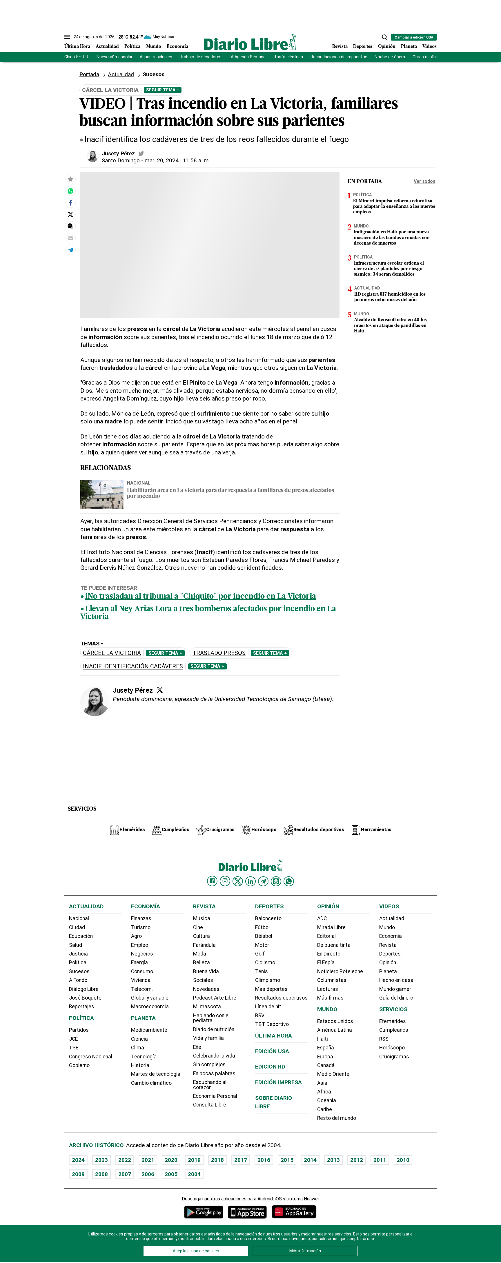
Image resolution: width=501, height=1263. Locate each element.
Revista (340, 46)
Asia (322, 1083)
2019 (194, 1160)
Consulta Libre (209, 1105)
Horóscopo (392, 1048)
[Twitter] (160, 690)
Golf (260, 954)
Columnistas (331, 980)
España (325, 1048)
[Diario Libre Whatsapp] (289, 881)
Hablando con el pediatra (211, 1018)
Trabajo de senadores (201, 56)
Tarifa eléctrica (288, 56)
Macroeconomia (150, 1006)
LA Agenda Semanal (247, 56)
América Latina (334, 1030)
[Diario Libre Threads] (276, 881)
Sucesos (153, 74)
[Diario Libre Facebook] (212, 881)
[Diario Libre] (250, 41)
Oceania (326, 1100)
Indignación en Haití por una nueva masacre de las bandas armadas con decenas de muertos (392, 237)
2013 (333, 1160)
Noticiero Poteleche (340, 971)
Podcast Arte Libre (214, 998)
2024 (78, 1160)
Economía (177, 46)
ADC (322, 918)
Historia (140, 1065)
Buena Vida (206, 971)
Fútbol (262, 927)
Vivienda (140, 980)
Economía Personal (215, 1096)
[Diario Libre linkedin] (250, 881)
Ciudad (77, 927)
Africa (324, 1092)
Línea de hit (268, 1006)
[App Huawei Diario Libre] (294, 1211)
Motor (262, 945)
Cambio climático (151, 1083)
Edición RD (270, 1066)
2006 (147, 1174)
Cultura (201, 936)
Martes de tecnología (155, 1074)
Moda (199, 954)
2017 (240, 1160)
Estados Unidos (335, 1021)
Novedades (206, 989)
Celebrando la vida (214, 1056)
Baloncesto (268, 918)
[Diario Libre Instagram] (225, 881)
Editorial (326, 936)
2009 (78, 1174)
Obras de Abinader (430, 56)
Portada (89, 74)
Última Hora (77, 46)
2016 (263, 1160)
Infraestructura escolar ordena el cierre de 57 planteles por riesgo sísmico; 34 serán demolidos (389, 268)
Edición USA (272, 1051)
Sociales (203, 980)
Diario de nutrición (213, 1029)
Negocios (142, 954)
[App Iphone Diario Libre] (247, 1211)
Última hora (273, 1035)
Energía (139, 962)
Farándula (204, 945)
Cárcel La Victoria (112, 653)
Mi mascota (207, 1006)
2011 (379, 1160)
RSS (384, 1039)
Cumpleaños (393, 1030)
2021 (147, 1160)
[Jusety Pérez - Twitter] (141, 153)
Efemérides (392, 1021)
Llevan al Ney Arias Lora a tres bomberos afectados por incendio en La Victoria (208, 613)
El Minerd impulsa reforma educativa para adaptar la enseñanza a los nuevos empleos (394, 206)
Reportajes (81, 1006)
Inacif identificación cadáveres (133, 666)
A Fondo (78, 980)
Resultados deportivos (281, 998)
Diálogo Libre (84, 989)
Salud (75, 945)
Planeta (409, 46)
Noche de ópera (390, 56)
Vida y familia (208, 1038)
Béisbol (263, 936)
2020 (171, 1160)
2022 (124, 1160)
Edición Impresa (278, 1082)
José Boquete (85, 998)
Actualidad (107, 46)
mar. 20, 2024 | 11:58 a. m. (177, 160)
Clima (137, 1048)
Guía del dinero (396, 998)
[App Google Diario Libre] (204, 1211)
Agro (136, 936)
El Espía (326, 962)
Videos (429, 46)
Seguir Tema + (162, 89)
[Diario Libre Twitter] (238, 881)
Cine (198, 927)
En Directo (328, 954)
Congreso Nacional (90, 1057)
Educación (81, 936)
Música (201, 918)
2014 (310, 1160)
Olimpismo (267, 980)
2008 (101, 1174)
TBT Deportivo (272, 1024)
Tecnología (144, 1057)
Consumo (142, 971)
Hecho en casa (396, 980)
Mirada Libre (331, 927)
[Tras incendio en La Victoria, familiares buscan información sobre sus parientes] (70, 191)
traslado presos (219, 653)
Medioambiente (149, 1030)
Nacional (138, 483)
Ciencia (139, 1039)
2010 (403, 1160)
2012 (356, 1160)
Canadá (326, 1065)
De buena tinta (334, 945)
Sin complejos (209, 1064)
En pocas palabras (214, 1073)
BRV (259, 1015)
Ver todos (424, 181)
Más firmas (330, 998)
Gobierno (79, 1065)
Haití (322, 1039)
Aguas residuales (156, 56)
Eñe (197, 1047)
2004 (194, 1174)
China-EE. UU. (76, 56)
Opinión (386, 46)
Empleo (139, 945)
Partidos (79, 1030)
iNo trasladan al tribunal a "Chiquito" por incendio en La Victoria (200, 597)
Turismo (140, 927)
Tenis (261, 971)
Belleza (201, 962)
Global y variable (149, 998)
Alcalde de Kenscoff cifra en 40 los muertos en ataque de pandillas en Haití (390, 325)
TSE (73, 1048)
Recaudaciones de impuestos (339, 56)
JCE (73, 1039)
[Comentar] (70, 226)
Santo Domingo (121, 160)
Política (132, 46)
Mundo (153, 46)
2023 (101, 1160)
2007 (124, 1174)
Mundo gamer (395, 989)
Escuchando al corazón (209, 1084)
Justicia (78, 954)
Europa (325, 1057)
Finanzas (141, 918)
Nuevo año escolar (114, 56)
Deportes (362, 46)
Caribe (324, 1109)
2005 (171, 1174)
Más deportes (271, 989)
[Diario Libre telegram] (263, 881)
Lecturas (327, 989)
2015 (287, 1160)
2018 (217, 1160)
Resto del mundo (336, 1118)
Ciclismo (265, 962)
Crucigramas (394, 1057)
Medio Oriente (333, 1074)
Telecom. (142, 989)
